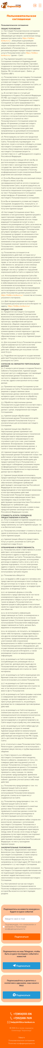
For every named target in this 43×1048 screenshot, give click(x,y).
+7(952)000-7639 (22, 1018)
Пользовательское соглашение (21, 1040)
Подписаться (21, 936)
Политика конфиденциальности (21, 1043)
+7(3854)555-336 (22, 1014)
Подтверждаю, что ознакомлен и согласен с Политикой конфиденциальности (20, 926)
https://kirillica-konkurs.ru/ (12, 295)
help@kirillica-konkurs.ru (23, 1022)
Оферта (21, 1037)
